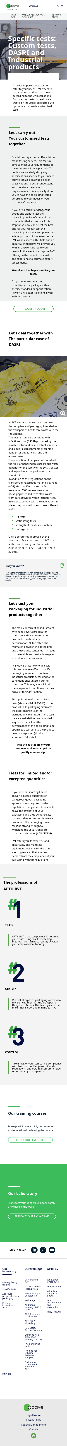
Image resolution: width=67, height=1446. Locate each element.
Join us (6, 1373)
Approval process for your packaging (11, 1296)
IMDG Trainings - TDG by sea (33, 1287)
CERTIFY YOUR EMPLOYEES (30, 1140)
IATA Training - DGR (32, 1280)
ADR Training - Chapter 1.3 (32, 1294)
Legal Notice (33, 1415)
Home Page (13, 16)
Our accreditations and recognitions (54, 1304)
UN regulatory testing (9, 1283)
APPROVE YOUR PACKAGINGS (32, 1216)
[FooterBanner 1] (33, 1410)
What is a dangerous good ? (53, 1293)
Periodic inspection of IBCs (9, 1305)
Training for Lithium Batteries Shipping (31, 1354)
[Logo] (11, 9)
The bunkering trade (32, 1344)
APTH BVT (33, 6)
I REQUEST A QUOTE (33, 308)
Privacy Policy (33, 1420)
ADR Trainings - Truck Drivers (33, 1315)
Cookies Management (33, 1424)
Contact (33, 1429)
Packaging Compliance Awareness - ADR (31, 1365)
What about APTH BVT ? (53, 1280)
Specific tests (56, 16)
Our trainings (33, 1269)
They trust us (54, 1311)
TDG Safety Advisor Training (33, 1328)
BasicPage (30, 1300)
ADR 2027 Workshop (30, 1322)
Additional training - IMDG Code (33, 1307)
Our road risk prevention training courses (33, 1337)
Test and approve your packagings (33, 16)
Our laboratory (9, 1270)
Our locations (54, 1286)
